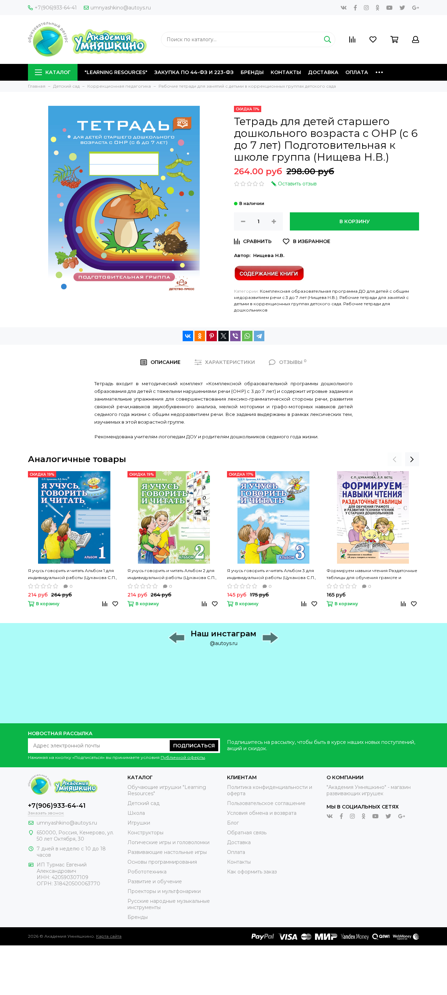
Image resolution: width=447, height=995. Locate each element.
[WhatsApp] (247, 336)
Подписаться (194, 745)
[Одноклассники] (200, 336)
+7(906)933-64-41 (56, 8)
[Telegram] (259, 336)
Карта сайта (109, 936)
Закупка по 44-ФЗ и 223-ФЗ (194, 72)
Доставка (323, 72)
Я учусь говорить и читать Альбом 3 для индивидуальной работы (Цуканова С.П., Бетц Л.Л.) (271, 574)
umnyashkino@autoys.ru (120, 8)
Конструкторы (145, 832)
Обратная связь (246, 832)
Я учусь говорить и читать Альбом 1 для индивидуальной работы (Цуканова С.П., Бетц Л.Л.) (72, 574)
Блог (233, 823)
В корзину (354, 221)
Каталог (58, 72)
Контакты (286, 72)
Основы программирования (162, 862)
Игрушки (138, 823)
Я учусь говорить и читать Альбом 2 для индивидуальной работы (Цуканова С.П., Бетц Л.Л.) (172, 574)
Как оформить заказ (252, 872)
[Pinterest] (211, 336)
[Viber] (235, 336)
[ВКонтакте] (188, 336)
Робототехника (147, 872)
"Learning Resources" (116, 72)
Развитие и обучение (154, 881)
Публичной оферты (183, 757)
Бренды (252, 72)
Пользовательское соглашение (266, 803)
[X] (223, 336)
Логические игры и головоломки (168, 842)
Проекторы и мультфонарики (164, 891)
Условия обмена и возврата (261, 813)
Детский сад (143, 803)
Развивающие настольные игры (167, 852)
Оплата (356, 72)
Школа (136, 813)
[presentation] (395, 459)
